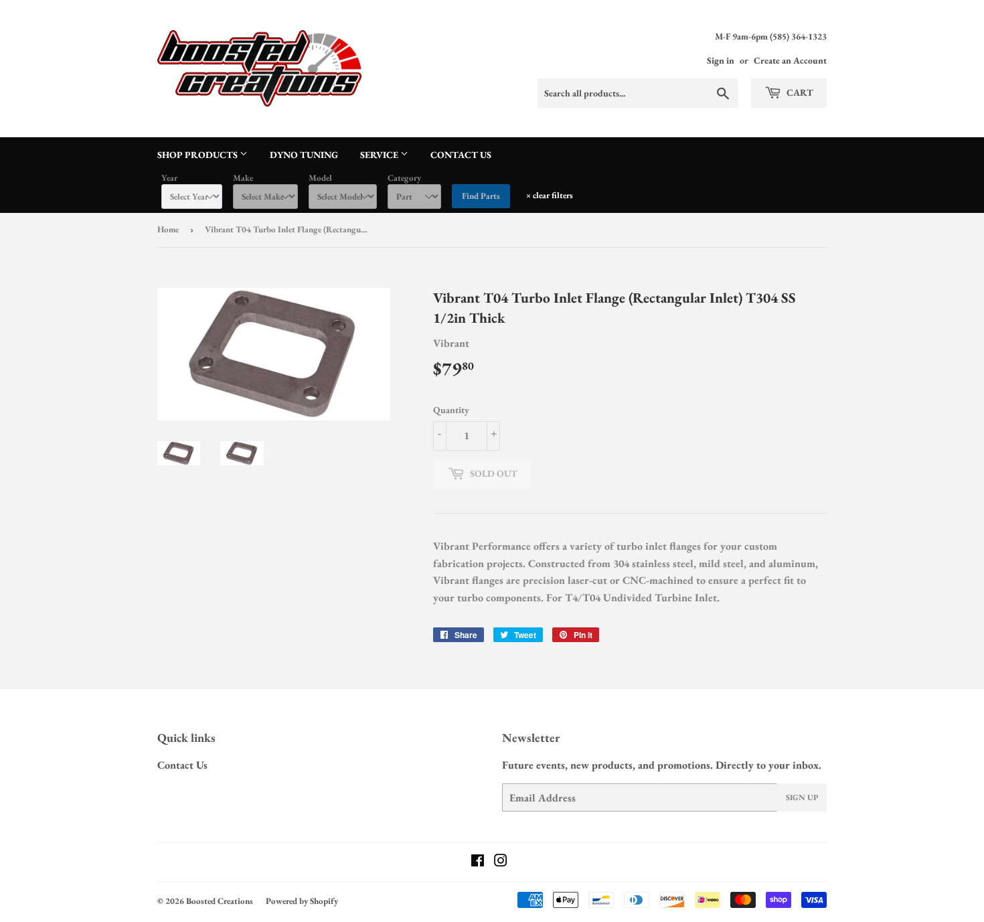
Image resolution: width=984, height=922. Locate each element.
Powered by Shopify (302, 901)
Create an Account (790, 60)
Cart (799, 92)
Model (320, 177)
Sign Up (802, 797)
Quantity (451, 410)
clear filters (549, 195)
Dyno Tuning (304, 155)
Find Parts (481, 196)
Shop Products (198, 155)
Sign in (720, 60)
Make (243, 177)
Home (168, 229)
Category (404, 177)
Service (380, 155)
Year (169, 177)
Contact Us (460, 155)
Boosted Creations (219, 901)
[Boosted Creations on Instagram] (500, 862)
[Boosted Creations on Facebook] (478, 862)
